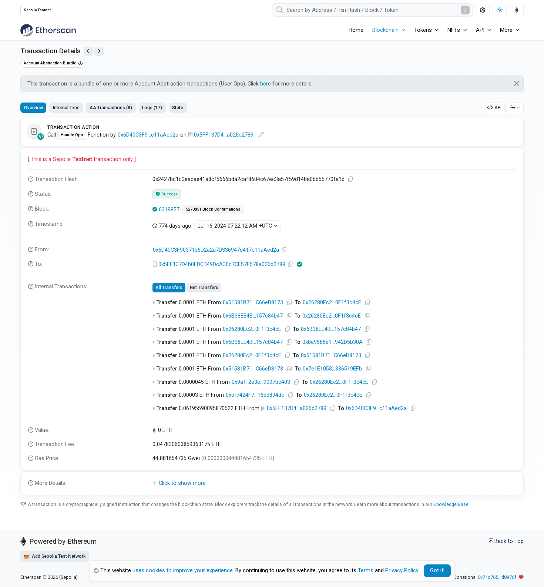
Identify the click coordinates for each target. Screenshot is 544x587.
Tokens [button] (423, 30)
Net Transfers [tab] (204, 287)
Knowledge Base (451, 504)
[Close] (516, 83)
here (265, 84)
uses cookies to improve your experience (182, 570)
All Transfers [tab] (168, 287)
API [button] (480, 30)
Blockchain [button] (385, 30)
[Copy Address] (284, 250)
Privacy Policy (401, 570)
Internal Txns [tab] (66, 107)
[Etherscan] (48, 30)
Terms (365, 570)
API (497, 107)
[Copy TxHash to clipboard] (350, 179)
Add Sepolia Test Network (58, 556)
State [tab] (177, 107)
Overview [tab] (33, 107)
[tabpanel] (272, 306)
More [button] (506, 30)
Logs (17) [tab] (152, 107)
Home (356, 30)
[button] (272, 483)
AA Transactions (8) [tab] (111, 107)
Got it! (437, 570)
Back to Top (509, 541)
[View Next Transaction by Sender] (99, 51)
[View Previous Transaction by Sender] (88, 51)
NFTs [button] (453, 30)
